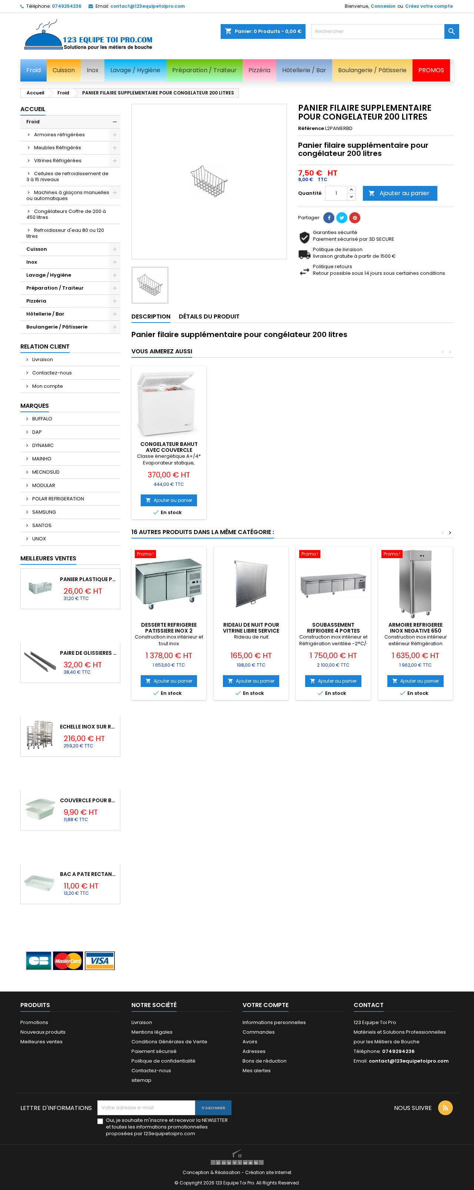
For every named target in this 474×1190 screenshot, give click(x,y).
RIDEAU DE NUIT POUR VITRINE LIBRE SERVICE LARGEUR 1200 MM (251, 630)
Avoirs (250, 1041)
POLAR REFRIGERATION (57, 498)
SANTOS (41, 525)
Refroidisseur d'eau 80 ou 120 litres (65, 233)
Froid (33, 121)
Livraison (42, 359)
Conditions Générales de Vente (169, 1041)
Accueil (33, 109)
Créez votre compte (429, 6)
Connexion (383, 6)
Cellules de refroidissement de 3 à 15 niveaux (67, 176)
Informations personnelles (274, 1022)
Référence (311, 128)
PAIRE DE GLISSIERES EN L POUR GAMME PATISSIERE (88, 653)
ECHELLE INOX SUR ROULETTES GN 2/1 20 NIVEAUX (88, 727)
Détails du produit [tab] (209, 316)
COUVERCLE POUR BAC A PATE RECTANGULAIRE (88, 800)
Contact (369, 1005)
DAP (36, 432)
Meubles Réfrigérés (57, 147)
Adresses (254, 1051)
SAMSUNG (43, 512)
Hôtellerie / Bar (45, 313)
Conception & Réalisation (212, 1172)
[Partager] (328, 217)
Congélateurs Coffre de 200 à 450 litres (66, 214)
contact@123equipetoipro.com (147, 6)
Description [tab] (150, 316)
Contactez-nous (51, 372)
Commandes (259, 1032)
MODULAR (43, 485)
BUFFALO (41, 418)
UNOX (38, 538)
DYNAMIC (42, 445)
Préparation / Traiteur (55, 287)
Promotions (34, 1022)
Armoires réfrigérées (59, 134)
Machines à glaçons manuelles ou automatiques (67, 195)
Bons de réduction (265, 1060)
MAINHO (41, 458)
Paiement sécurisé (154, 1051)
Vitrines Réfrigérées (57, 160)
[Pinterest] (354, 217)
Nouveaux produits (43, 1032)
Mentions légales (152, 1032)
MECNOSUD (45, 472)
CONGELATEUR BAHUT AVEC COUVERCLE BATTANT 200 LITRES (169, 450)
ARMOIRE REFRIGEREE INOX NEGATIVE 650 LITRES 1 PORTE (415, 630)
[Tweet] (341, 217)
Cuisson (36, 249)
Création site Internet (268, 1172)
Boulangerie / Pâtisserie (56, 326)
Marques (34, 405)
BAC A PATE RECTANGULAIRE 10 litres (88, 874)
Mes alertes (257, 1070)
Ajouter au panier (399, 193)
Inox (31, 262)
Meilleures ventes (41, 1041)
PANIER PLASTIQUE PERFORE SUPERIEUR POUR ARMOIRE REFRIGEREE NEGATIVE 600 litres (88, 579)
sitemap (141, 1080)
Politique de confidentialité (163, 1060)
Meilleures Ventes (48, 558)
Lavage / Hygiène (48, 275)
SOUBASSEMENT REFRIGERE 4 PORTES (333, 627)
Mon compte (47, 386)
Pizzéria (36, 300)
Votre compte (265, 1005)
